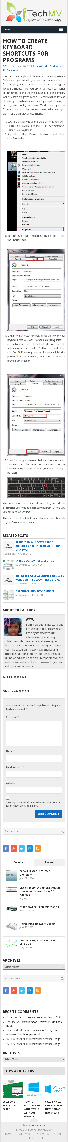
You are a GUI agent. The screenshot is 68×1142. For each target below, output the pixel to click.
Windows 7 (55, 66)
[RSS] (38, 848)
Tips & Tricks (41, 66)
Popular (18, 862)
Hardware (24, 1133)
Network (43, 1133)
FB (24, 522)
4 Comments (9, 554)
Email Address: (15, 767)
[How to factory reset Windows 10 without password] (34, 1089)
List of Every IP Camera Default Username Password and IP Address (40, 891)
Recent (49, 862)
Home (8, 1133)
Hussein (10, 1017)
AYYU (5, 66)
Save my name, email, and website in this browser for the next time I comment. (33, 804)
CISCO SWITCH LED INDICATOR (39, 907)
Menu (8, 29)
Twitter (31, 522)
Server (58, 1133)
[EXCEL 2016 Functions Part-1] (12, 1089)
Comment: (12, 717)
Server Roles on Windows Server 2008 (40, 1017)
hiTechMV (38, 1125)
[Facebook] (6, 848)
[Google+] (14, 848)
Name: (10, 751)
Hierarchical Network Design (37, 923)
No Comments (10, 70)
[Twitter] (22, 848)
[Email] (30, 848)
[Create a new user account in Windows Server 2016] (55, 1089)
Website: (10, 783)
